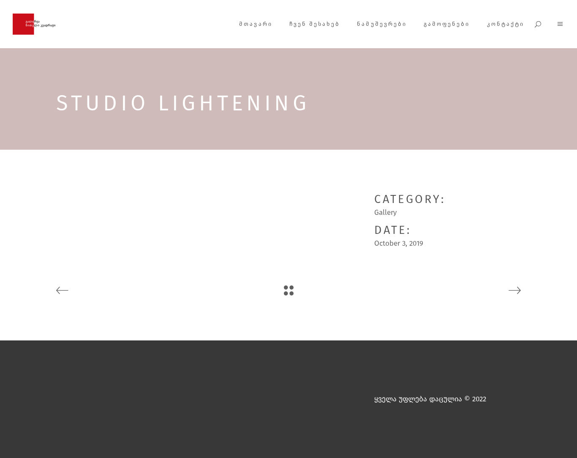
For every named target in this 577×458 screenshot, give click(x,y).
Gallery (385, 212)
